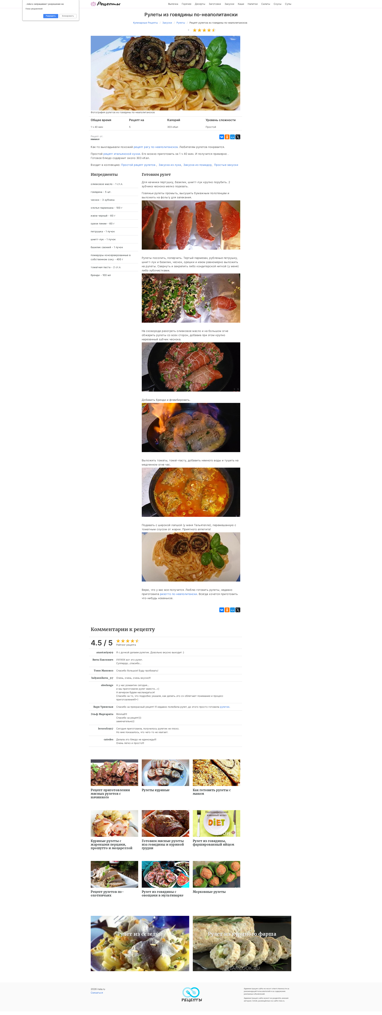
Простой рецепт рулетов (138, 164)
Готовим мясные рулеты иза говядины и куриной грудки (163, 844)
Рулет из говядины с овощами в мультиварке (163, 893)
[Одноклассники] (227, 136)
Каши (241, 3)
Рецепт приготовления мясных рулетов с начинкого (110, 793)
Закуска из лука (170, 164)
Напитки (253, 3)
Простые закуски (226, 164)
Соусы (277, 3)
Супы (288, 3)
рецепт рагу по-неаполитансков (156, 147)
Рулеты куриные (156, 790)
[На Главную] (105, 4)
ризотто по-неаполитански (178, 594)
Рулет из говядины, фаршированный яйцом (213, 842)
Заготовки (215, 3)
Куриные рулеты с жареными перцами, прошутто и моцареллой (112, 844)
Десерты (200, 3)
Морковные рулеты (209, 892)
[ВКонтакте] (221, 136)
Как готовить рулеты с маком (212, 792)
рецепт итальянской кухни (121, 153)
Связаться (97, 992)
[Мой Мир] (232, 136)
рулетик (224, 706)
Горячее (186, 3)
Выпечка (173, 3)
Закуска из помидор (197, 164)
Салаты (265, 3)
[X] (237, 136)
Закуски (229, 3)
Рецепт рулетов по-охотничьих (107, 893)
